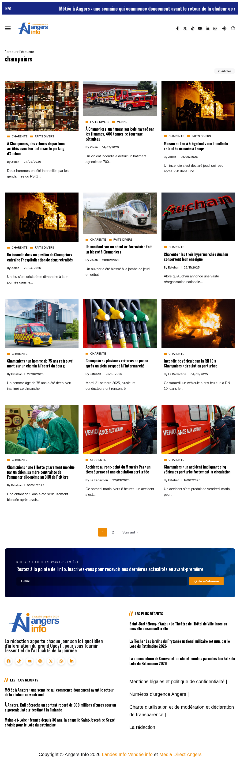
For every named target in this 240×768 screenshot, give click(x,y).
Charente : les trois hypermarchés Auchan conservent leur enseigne (196, 256)
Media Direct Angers (180, 754)
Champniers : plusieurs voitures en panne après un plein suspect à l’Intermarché (117, 363)
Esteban (174, 267)
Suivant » (130, 532)
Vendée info (140, 754)
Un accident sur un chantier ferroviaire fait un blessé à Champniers (119, 249)
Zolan (15, 161)
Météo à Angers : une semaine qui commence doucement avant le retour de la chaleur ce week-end (131, 8)
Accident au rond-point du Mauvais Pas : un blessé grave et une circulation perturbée (118, 469)
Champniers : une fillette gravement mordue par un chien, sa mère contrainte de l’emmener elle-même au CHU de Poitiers (41, 472)
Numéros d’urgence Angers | (159, 694)
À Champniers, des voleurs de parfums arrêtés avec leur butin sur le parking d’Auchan (36, 148)
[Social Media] (177, 28)
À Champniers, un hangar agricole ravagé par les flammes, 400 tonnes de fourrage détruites (120, 134)
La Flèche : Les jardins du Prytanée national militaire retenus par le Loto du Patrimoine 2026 (179, 643)
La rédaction (177, 374)
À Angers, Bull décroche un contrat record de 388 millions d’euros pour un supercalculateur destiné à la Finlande (60, 707)
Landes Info (114, 754)
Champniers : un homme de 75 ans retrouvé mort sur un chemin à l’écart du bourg (40, 363)
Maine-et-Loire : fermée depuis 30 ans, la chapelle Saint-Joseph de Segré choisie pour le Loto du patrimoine (60, 722)
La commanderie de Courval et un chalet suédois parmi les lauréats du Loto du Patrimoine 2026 (182, 661)
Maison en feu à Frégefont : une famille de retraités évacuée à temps (196, 145)
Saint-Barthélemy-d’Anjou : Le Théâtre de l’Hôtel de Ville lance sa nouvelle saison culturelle (178, 626)
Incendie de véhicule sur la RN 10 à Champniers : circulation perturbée (190, 363)
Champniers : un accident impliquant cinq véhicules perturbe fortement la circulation (197, 469)
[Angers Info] (32, 28)
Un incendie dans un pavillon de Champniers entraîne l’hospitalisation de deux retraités (40, 257)
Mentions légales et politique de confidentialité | (178, 681)
